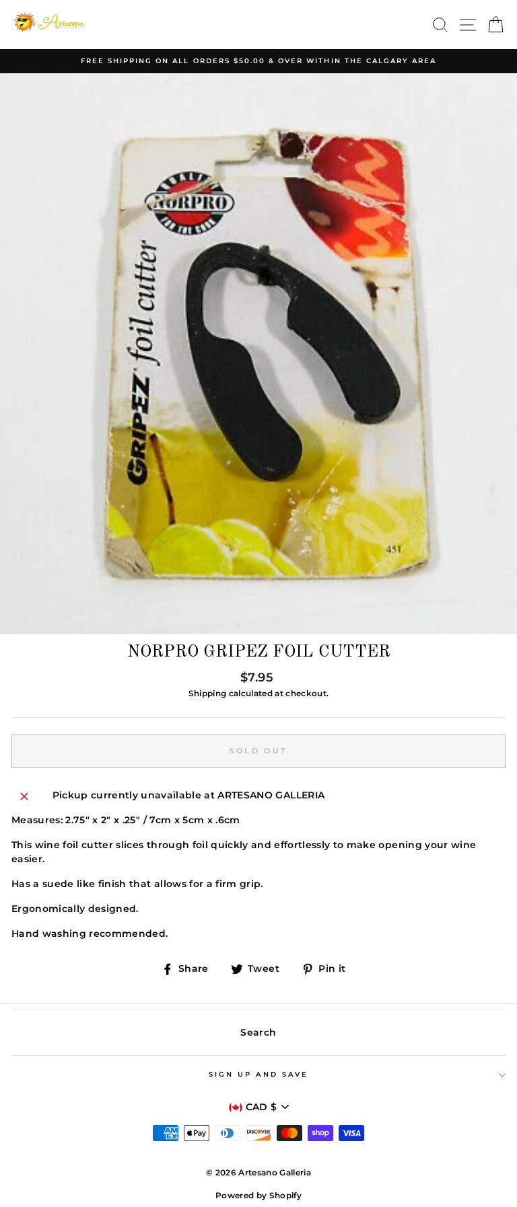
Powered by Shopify (258, 1195)
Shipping (207, 693)
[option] (258, 61)
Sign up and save (258, 1074)
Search (258, 1032)
